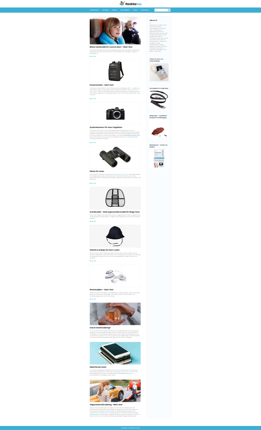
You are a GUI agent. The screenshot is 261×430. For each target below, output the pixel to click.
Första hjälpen (124, 10)
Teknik (135, 10)
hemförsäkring (95, 331)
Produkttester (94, 10)
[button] (95, 10)
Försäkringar (145, 10)
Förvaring (105, 10)
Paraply (114, 10)
